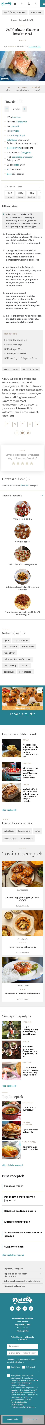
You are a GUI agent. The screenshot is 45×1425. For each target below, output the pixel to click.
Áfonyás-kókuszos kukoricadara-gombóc (23, 1234)
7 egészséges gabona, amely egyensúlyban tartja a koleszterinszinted (30, 751)
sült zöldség (9, 831)
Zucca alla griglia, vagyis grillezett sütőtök (22, 899)
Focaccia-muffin (13, 1185)
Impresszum (22, 1328)
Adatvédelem (22, 1322)
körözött (24, 665)
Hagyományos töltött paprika (30, 1148)
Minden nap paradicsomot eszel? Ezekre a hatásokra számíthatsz (30, 773)
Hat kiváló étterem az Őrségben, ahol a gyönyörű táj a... (30, 1051)
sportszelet (36, 12)
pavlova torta (21, 640)
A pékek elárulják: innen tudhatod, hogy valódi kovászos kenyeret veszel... (30, 795)
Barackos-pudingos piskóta (20, 1210)
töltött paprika (29, 1142)
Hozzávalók (12, 1419)
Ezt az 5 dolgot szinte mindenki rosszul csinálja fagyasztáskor (30, 1071)
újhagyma (25, 152)
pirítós (37, 831)
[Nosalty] (6, 4)
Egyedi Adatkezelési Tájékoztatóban (19, 1403)
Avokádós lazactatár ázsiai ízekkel (22, 993)
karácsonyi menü (30, 369)
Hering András (22, 999)
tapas (14, 20)
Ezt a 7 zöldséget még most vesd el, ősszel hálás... (30, 1030)
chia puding (10, 665)
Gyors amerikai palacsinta (30, 1131)
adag (17, 109)
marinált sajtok (10, 838)
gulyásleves (27, 1102)
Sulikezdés (26, 763)
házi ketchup (10, 646)
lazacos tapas (24, 831)
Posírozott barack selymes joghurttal (19, 1198)
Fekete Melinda (22, 906)
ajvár (6, 640)
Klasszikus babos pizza (17, 1221)
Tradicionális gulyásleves (29, 1108)
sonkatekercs (27, 838)
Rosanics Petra (22, 953)
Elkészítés (33, 1419)
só (8, 169)
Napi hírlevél (15, 1367)
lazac (16, 164)
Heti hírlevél (30, 1367)
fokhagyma (21, 121)
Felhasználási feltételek (22, 1318)
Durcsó (22, 41)
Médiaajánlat (22, 1331)
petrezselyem (14, 147)
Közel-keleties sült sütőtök (22, 947)
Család (25, 740)
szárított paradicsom (22, 157)
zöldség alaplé (18, 135)
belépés (24, 485)
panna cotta (28, 646)
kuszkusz (16, 117)
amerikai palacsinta (27, 1123)
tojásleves (9, 671)
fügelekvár (9, 653)
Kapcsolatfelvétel (22, 1325)
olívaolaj (15, 130)
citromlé (15, 126)
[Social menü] (22, 3)
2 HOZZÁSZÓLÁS (35, 47)
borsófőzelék (25, 671)
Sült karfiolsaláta (14, 1246)
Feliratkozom (29, 1353)
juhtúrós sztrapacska (15, 12)
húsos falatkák (26, 20)
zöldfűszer (12, 140)
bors (9, 174)
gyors (6, 369)
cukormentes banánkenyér (17, 659)
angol (15, 369)
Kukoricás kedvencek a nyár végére (22, 1281)
